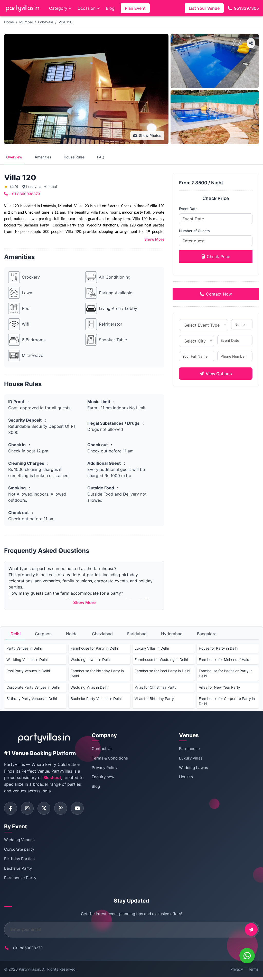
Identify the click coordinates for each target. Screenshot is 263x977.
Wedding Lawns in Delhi (90, 659)
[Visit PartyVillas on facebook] (10, 808)
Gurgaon (43, 633)
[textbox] (203, 325)
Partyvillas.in (29, 969)
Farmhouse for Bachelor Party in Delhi (225, 673)
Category (58, 8)
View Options (219, 373)
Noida (72, 633)
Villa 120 (65, 22)
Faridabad (137, 633)
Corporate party (19, 849)
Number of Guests (194, 231)
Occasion (87, 8)
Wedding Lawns (193, 767)
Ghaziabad (102, 633)
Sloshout (52, 777)
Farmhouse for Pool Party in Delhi (162, 671)
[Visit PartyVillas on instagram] (27, 808)
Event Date (188, 208)
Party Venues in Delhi (24, 648)
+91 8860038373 (25, 194)
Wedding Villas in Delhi (89, 687)
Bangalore (207, 633)
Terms (253, 969)
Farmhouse (189, 748)
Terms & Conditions (110, 758)
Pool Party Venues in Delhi (28, 671)
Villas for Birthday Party (154, 698)
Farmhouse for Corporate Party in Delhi (227, 701)
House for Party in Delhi (218, 648)
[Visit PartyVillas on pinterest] (60, 808)
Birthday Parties (19, 858)
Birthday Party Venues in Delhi (31, 698)
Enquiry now (103, 776)
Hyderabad (172, 633)
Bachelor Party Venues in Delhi (96, 698)
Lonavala (45, 22)
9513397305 (246, 8)
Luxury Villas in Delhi (152, 648)
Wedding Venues (19, 839)
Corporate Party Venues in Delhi (33, 687)
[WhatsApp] (247, 955)
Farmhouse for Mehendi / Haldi (224, 659)
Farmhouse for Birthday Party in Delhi (97, 673)
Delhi (16, 633)
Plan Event (135, 8)
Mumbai (26, 22)
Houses (186, 776)
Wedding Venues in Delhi (27, 659)
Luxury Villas (191, 758)
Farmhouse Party (20, 877)
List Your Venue (204, 8)
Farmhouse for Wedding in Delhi (161, 659)
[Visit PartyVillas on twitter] (43, 808)
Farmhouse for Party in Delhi (94, 648)
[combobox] (203, 325)
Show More (154, 239)
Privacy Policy (104, 767)
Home (9, 22)
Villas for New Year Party (219, 687)
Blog (110, 8)
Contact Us (102, 748)
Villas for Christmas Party (155, 687)
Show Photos (150, 135)
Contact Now (219, 294)
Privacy (236, 969)
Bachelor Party (18, 868)
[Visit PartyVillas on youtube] (77, 808)
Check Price (218, 256)
